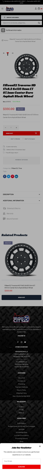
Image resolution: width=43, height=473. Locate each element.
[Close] (40, 446)
